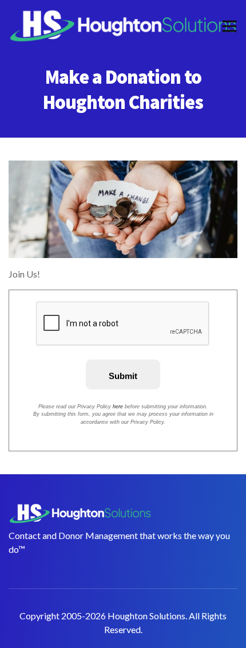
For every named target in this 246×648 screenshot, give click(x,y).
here (118, 406)
